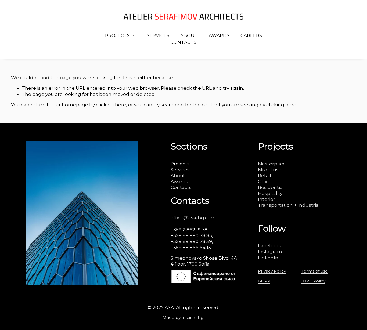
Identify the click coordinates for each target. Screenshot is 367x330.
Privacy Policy (272, 271)
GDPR (264, 281)
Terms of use (314, 271)
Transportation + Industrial (289, 205)
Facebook (269, 245)
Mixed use (270, 169)
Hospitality (270, 193)
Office (265, 181)
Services (180, 169)
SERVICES (158, 35)
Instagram (270, 251)
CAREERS (251, 35)
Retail (264, 175)
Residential (271, 187)
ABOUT (189, 35)
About (178, 175)
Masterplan (271, 163)
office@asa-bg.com (193, 217)
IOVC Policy (313, 281)
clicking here (111, 104)
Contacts (181, 187)
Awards (179, 181)
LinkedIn (268, 257)
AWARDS (219, 35)
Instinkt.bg (192, 317)
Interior (266, 199)
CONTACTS (183, 42)
